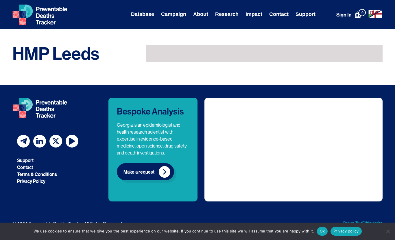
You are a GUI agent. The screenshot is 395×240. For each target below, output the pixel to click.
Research (227, 14)
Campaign (173, 14)
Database (142, 14)
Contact (279, 14)
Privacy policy (346, 231)
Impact (254, 14)
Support (305, 14)
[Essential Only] (388, 231)
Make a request (138, 172)
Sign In (344, 14)
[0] (358, 14)
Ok (322, 231)
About (200, 14)
